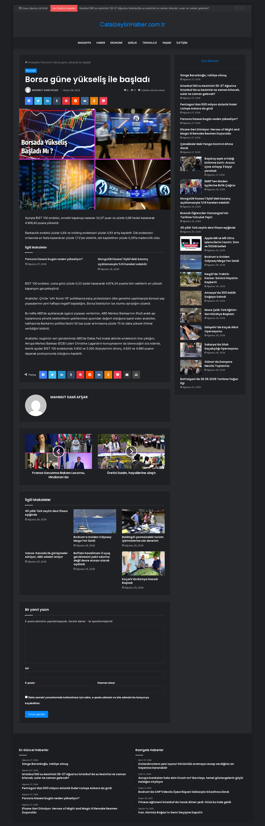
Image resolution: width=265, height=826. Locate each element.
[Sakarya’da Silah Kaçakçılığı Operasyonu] (191, 350)
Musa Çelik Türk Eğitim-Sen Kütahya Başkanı (220, 312)
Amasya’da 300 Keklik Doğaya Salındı (220, 295)
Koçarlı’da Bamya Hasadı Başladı (140, 581)
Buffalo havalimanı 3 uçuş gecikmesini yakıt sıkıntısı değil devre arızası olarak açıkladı (92, 558)
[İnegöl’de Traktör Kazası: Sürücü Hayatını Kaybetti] (191, 279)
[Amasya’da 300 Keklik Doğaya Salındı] (191, 298)
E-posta (31, 682)
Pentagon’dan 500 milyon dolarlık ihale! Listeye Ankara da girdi (208, 106)
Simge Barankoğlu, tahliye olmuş (203, 75)
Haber (100, 42)
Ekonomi (116, 42)
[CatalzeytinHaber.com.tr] (132, 24)
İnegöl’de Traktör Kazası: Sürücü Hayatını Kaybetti (221, 278)
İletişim (182, 42)
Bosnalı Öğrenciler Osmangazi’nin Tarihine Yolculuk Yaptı (204, 215)
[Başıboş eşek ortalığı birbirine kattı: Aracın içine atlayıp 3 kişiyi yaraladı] (191, 164)
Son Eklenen (210, 61)
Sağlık (132, 42)
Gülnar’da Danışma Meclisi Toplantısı (218, 364)
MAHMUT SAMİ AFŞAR (45, 90)
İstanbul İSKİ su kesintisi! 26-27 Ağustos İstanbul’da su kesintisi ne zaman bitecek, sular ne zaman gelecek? (210, 90)
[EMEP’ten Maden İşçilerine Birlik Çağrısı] (191, 186)
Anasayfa (84, 42)
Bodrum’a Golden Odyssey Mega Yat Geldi (92, 539)
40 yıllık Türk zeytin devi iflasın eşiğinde (46, 513)
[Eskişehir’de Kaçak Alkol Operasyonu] (191, 332)
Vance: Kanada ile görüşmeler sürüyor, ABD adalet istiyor (46, 555)
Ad (27, 668)
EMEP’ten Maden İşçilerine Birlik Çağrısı (219, 183)
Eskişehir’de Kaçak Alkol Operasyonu (221, 329)
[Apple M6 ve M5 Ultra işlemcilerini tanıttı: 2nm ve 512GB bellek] (191, 243)
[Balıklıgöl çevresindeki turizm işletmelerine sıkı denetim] (143, 521)
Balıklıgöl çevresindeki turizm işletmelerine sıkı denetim (143, 539)
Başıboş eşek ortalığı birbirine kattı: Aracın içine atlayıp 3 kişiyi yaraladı (219, 165)
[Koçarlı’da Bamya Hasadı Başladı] (143, 563)
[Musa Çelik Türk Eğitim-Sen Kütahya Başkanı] (191, 315)
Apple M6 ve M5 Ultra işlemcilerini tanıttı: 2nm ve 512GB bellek (221, 242)
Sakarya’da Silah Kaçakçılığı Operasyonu (221, 347)
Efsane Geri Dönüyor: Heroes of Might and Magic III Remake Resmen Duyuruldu (209, 131)
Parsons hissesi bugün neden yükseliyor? (54, 259)
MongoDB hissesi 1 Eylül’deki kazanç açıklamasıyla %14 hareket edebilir (205, 201)
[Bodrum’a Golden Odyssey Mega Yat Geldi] (95, 521)
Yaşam (166, 42)
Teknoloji (149, 42)
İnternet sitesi (106, 682)
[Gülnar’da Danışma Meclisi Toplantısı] (191, 367)
